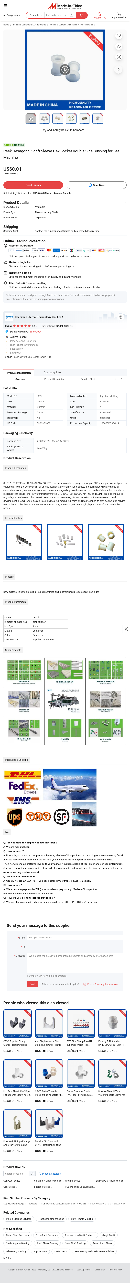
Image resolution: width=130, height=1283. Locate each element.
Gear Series (9, 1186)
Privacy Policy (115, 1269)
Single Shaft (108, 1235)
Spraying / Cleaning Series (47, 1180)
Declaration (100, 1269)
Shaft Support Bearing (17, 1243)
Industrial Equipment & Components (29, 24)
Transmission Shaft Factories (80, 1235)
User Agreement (84, 1269)
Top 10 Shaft (40, 1251)
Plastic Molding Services (18, 1218)
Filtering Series (72, 1180)
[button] (115, 379)
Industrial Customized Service (63, 24)
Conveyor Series (11, 1180)
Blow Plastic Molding (82, 1218)
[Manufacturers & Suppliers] (65, 6)
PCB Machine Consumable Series (82, 1186)
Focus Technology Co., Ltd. (42, 1269)
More (6, 1257)
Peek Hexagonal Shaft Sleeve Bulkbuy (94, 1251)
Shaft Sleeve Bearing (47, 1243)
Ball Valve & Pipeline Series (109, 1180)
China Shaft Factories (17, 1235)
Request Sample (62, 193)
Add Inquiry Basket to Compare (65, 130)
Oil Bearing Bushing (16, 1251)
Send (32, 984)
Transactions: (56, 326)
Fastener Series (42, 1186)
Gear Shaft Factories (47, 1235)
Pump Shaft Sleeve (102, 1243)
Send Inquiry (33, 185)
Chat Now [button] (99, 185)
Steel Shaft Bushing (75, 1243)
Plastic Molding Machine (51, 1218)
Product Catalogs (51, 1173)
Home (6, 24)
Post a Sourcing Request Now (100, 984)
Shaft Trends (61, 1251)
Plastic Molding (87, 24)
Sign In (8, 356)
